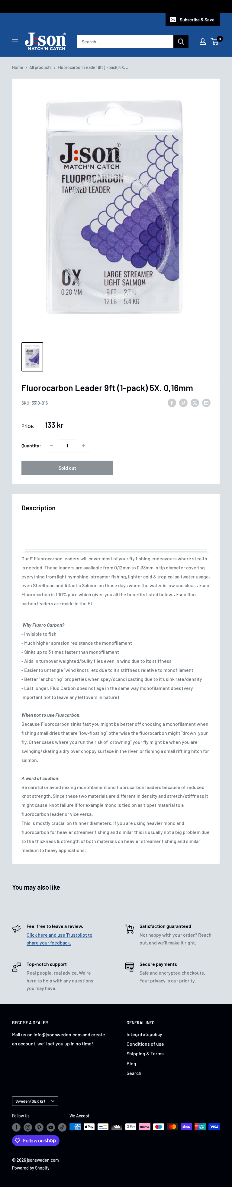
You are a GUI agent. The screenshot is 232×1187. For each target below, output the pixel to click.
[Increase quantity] (83, 445)
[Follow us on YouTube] (51, 1127)
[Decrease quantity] (51, 445)
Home (17, 67)
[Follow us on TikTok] (62, 1127)
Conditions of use (145, 1044)
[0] (215, 41)
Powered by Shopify (31, 1167)
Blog (131, 1063)
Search (134, 1073)
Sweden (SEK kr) (30, 1101)
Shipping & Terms (145, 1053)
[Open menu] (15, 41)
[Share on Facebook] (172, 402)
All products (40, 67)
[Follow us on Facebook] (16, 1127)
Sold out (67, 468)
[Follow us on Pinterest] (39, 1127)
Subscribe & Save (197, 19)
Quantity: (31, 445)
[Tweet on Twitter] (195, 402)
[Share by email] (206, 402)
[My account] (203, 41)
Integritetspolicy (144, 1034)
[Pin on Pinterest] (183, 402)
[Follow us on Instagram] (28, 1127)
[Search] (180, 41)
